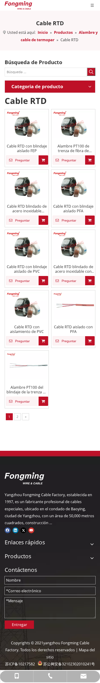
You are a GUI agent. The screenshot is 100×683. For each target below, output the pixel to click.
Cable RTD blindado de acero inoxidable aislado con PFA (27, 208)
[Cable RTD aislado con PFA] (73, 304)
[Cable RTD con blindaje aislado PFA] (73, 184)
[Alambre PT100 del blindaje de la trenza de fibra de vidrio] (26, 365)
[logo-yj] (24, 478)
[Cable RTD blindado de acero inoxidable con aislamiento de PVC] (73, 244)
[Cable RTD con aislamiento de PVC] (26, 304)
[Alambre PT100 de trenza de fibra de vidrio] (73, 123)
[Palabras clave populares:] (91, 72)
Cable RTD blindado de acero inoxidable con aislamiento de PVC (73, 269)
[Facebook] (7, 529)
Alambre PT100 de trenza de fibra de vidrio (73, 148)
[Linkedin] (15, 529)
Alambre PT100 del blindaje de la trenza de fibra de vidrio (27, 389)
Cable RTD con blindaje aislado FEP (27, 148)
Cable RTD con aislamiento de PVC (27, 329)
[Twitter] (23, 529)
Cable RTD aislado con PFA (73, 329)
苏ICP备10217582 (20, 664)
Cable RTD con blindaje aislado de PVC (27, 269)
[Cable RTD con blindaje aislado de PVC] (26, 244)
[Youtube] (31, 529)
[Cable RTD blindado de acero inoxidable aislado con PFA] (26, 184)
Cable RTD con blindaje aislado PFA (73, 208)
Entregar (19, 624)
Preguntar (22, 160)
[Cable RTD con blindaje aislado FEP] (26, 123)
